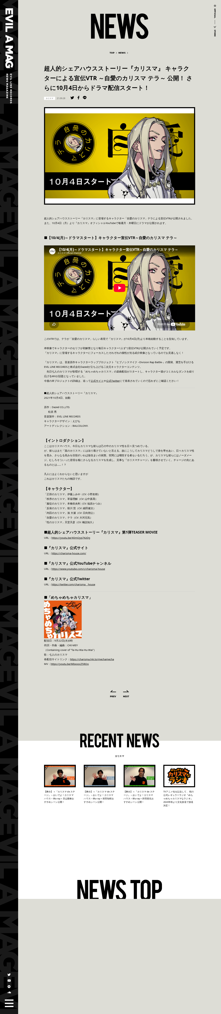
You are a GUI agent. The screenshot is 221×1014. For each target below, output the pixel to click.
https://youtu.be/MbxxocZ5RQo (70, 664)
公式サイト (97, 380)
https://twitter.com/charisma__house (73, 584)
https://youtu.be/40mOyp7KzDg (70, 537)
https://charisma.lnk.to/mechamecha (92, 659)
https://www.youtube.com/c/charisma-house (78, 569)
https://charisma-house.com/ (68, 553)
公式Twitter (113, 380)
